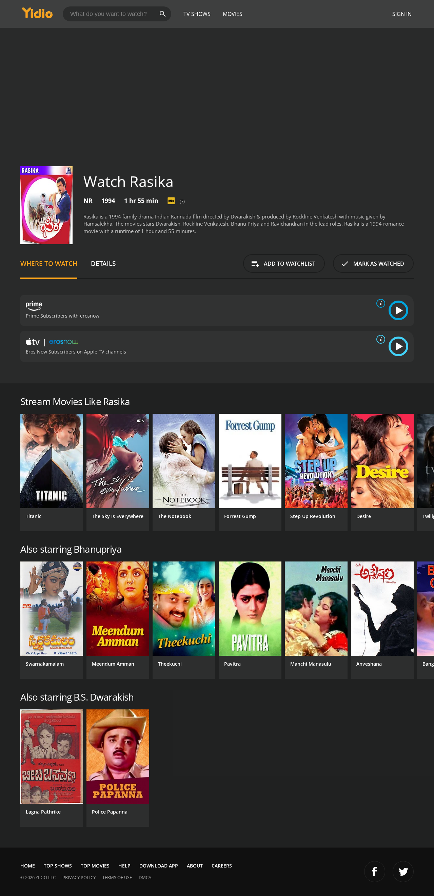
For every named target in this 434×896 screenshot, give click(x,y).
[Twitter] (403, 871)
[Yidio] (37, 15)
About (195, 865)
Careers (222, 865)
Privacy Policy (79, 877)
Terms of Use (117, 877)
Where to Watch (48, 263)
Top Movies (95, 865)
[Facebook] (374, 871)
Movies (232, 14)
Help (124, 865)
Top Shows (58, 865)
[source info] (379, 303)
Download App (158, 865)
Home (27, 865)
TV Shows (197, 14)
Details (103, 263)
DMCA (145, 877)
